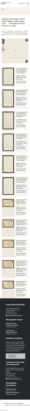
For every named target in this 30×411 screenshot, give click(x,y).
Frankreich (10, 31)
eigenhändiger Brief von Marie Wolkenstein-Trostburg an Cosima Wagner (21, 71)
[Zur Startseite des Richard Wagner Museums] (6, 4)
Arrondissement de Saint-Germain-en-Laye (14, 32)
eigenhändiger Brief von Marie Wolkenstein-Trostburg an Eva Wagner (21, 114)
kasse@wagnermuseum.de (14, 315)
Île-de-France (18, 31)
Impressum (15, 405)
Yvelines (26, 31)
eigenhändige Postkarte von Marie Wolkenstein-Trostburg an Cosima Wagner (21, 202)
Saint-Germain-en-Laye (7, 34)
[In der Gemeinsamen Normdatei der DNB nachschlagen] (2, 36)
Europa (3, 31)
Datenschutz (8, 405)
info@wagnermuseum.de (14, 379)
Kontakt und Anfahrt (24, 405)
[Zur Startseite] (23, 4)
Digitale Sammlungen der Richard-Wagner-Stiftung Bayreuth (13, 21)
